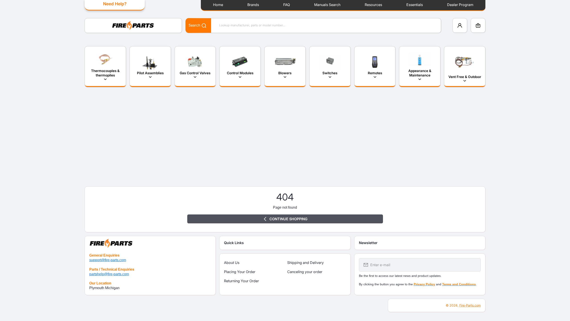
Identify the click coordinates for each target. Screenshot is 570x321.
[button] (478, 25)
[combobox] (313, 25)
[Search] (201, 25)
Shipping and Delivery (305, 262)
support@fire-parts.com (107, 260)
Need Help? (114, 3)
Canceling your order (304, 272)
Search (194, 25)
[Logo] (133, 25)
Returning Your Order (241, 281)
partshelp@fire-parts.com (109, 274)
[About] (150, 242)
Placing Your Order (239, 272)
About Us (231, 262)
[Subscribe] (474, 265)
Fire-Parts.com (470, 305)
